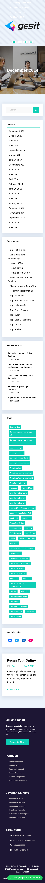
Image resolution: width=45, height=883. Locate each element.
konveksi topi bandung (18, 493)
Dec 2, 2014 (29, 666)
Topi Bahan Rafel (18, 305)
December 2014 (16, 208)
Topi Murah (15, 324)
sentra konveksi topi (27, 538)
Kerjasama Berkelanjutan (19, 814)
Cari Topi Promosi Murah (19, 463)
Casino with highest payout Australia (20, 376)
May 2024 (13, 145)
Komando (13, 488)
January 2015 (15, 203)
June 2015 (14, 193)
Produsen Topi (15, 528)
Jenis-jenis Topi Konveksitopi (16, 257)
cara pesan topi (16, 448)
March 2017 (14, 155)
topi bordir (26, 578)
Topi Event (15, 315)
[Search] (36, 110)
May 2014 (13, 227)
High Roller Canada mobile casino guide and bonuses (20, 365)
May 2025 (13, 141)
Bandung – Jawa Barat (21, 3)
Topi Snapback (15, 616)
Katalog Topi (14, 765)
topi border (14, 578)
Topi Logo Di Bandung (20, 320)
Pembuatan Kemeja (17, 802)
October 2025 (15, 136)
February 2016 (16, 184)
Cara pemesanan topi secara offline (21, 433)
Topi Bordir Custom (19, 310)
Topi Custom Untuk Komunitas (22, 398)
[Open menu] (7, 37)
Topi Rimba (15, 329)
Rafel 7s (28, 528)
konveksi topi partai (17, 503)
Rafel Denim (30, 533)
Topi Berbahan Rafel (17, 573)
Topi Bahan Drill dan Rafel (22, 300)
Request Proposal (16, 769)
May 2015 (13, 198)
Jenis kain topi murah (18, 483)
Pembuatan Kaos (16, 798)
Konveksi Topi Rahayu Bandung (18, 388)
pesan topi (26, 518)
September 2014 (17, 218)
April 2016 (13, 179)
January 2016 (15, 189)
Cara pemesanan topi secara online (21, 441)
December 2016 (16, 165)
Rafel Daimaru (15, 533)
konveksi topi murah (17, 498)
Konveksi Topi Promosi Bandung (20, 279)
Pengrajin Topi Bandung (21, 291)
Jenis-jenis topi (15, 468)
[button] (25, 877)
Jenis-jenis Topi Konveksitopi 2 (21, 478)
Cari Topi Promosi (18, 250)
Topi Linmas (14, 601)
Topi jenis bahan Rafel (18, 596)
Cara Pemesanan (16, 761)
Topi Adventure (17, 296)
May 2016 (13, 174)
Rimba (12, 538)
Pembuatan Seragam (17, 806)
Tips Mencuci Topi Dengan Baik (22, 548)
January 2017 (15, 160)
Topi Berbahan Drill (17, 568)
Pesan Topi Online (17, 523)
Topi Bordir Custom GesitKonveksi (17, 584)
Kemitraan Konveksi (17, 810)
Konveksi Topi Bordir (20, 273)
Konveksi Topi (16, 263)
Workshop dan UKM (17, 817)
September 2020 (17, 150)
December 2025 (16, 131)
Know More (13, 689)
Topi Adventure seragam (19, 558)
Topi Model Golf (16, 611)
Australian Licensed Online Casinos (20, 354)
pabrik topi (14, 518)
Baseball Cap (15, 427)
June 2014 (14, 222)
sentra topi (14, 543)
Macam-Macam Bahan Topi (23, 286)
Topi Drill (13, 591)
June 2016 (14, 169)
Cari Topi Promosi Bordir (19, 458)
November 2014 (16, 213)
